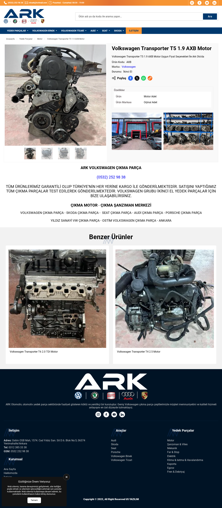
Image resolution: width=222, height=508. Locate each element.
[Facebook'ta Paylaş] (130, 78)
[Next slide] (101, 95)
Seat (105, 30)
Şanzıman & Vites (177, 444)
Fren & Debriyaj (176, 471)
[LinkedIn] (214, 3)
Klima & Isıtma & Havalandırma (185, 460)
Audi (93, 30)
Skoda (118, 30)
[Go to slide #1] (30, 153)
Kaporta (171, 463)
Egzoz (170, 467)
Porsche (115, 452)
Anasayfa (10, 39)
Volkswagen (129, 66)
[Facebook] (199, 3)
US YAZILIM (132, 499)
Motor (39, 39)
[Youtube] (207, 3)
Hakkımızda (10, 473)
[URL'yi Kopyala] (150, 78)
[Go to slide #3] (64, 153)
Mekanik (172, 448)
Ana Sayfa (10, 469)
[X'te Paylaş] (137, 78)
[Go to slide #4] (81, 153)
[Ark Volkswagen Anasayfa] (24, 16)
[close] (66, 477)
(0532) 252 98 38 (111, 177)
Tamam (34, 500)
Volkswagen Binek (43, 30)
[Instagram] (192, 3)
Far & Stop (173, 452)
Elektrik (171, 456)
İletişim (133, 30)
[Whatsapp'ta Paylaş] (143, 78)
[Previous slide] (9, 95)
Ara (210, 16)
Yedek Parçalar (16, 30)
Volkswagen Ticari (72, 30)
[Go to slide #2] (47, 153)
